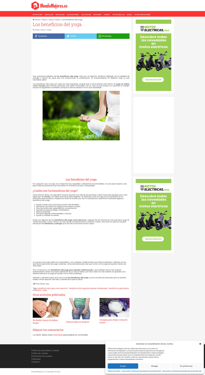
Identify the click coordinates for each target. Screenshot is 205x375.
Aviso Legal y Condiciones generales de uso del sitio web (141, 371)
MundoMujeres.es (38, 372)
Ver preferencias (186, 366)
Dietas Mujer (37, 14)
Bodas (129, 14)
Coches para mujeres (142, 14)
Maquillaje (49, 14)
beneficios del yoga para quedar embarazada (88, 288)
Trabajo (107, 14)
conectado (58, 335)
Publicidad (36, 359)
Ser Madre (97, 14)
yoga (45, 290)
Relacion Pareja (73, 14)
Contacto (35, 362)
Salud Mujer (86, 14)
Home (37, 20)
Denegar (154, 366)
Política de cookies (114, 371)
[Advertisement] (81, 57)
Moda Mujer (60, 14)
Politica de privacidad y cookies (45, 350)
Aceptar (123, 366)
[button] (200, 344)
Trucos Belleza (118, 14)
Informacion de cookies (41, 356)
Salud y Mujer (54, 20)
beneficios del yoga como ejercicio (53, 288)
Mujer (44, 20)
